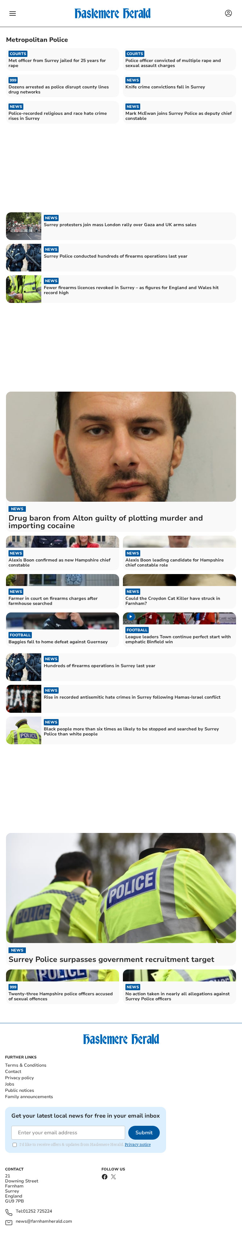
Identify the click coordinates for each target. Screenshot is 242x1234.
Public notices (19, 1090)
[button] (12, 13)
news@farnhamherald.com (44, 1221)
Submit (144, 1132)
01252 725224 (37, 1211)
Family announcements (29, 1097)
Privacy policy (19, 1078)
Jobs (9, 1084)
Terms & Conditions (25, 1065)
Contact (13, 1072)
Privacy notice (138, 1144)
